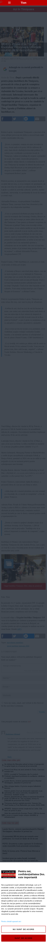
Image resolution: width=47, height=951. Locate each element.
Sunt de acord (23, 938)
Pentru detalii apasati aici (11, 921)
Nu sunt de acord (23, 929)
